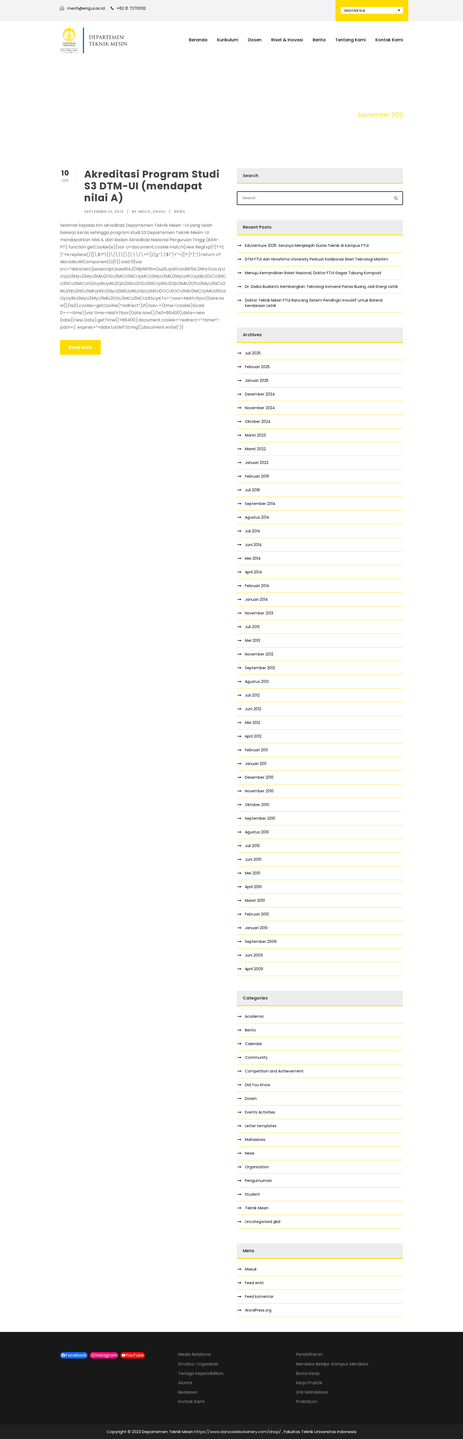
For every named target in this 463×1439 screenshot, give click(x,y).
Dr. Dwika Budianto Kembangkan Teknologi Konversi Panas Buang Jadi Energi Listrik (321, 286)
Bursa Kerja (307, 1373)
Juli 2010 (252, 845)
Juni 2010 (253, 859)
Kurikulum (227, 40)
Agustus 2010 (257, 832)
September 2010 (260, 818)
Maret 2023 (255, 435)
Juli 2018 (252, 490)
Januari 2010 (256, 928)
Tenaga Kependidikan (200, 1373)
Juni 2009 (254, 955)
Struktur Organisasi (198, 1364)
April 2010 (253, 886)
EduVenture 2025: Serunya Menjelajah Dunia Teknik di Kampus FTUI (307, 245)
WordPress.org (258, 1310)
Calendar (253, 1043)
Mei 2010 (252, 873)
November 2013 (259, 613)
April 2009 (254, 969)
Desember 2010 (259, 777)
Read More (80, 347)
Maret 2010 (255, 900)
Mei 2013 (252, 640)
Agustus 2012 (257, 681)
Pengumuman (258, 1180)
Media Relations (194, 1354)
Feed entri (254, 1283)
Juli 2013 (252, 626)
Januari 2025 (256, 380)
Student (252, 1194)
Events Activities (260, 1112)
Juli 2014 (252, 531)
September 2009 (261, 941)
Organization (257, 1167)
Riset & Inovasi (287, 40)
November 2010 (259, 791)
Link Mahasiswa (312, 1392)
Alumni (185, 1383)
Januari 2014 (256, 599)
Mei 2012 (252, 722)
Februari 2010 (257, 914)
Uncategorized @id (262, 1221)
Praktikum (306, 1401)
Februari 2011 (256, 750)
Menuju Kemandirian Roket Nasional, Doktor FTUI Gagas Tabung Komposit (313, 273)
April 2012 (253, 736)
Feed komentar (259, 1296)
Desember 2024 (260, 394)
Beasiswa (187, 1392)
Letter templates (261, 1126)
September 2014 (260, 503)
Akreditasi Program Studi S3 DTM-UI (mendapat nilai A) (152, 186)
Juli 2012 (252, 695)
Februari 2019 (257, 476)
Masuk (251, 1269)
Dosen (255, 40)
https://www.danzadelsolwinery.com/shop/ (237, 1431)
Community (256, 1057)
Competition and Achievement (274, 1071)
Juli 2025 (253, 353)
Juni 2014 (253, 544)
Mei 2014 (253, 558)
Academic (254, 1016)
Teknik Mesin (256, 1208)
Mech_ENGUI (152, 211)
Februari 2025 (257, 366)
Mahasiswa (255, 1139)
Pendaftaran (309, 1354)
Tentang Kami (350, 40)
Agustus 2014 (257, 517)
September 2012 (260, 668)
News (179, 211)
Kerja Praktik (309, 1383)
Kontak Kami (389, 40)
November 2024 (260, 408)
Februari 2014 (257, 585)
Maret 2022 (255, 449)
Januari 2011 (255, 763)
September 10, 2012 (104, 211)
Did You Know (257, 1085)
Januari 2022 (256, 462)
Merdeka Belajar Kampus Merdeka (332, 1364)
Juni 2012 (253, 709)
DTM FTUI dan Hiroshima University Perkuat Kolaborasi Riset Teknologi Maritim (316, 259)
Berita (319, 40)
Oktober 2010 (257, 804)
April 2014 (253, 572)
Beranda (198, 40)
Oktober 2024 (258, 421)
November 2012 (259, 654)
